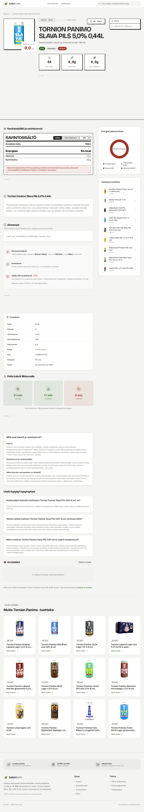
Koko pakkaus (70, 138)
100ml (57, 138)
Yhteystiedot (116, 790)
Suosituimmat (52, 4)
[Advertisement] (72, 93)
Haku (78, 794)
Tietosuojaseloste (118, 785)
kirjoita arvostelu (85, 587)
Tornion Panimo (40, 349)
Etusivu (6, 14)
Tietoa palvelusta (118, 781)
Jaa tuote (97, 21)
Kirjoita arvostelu (85, 562)
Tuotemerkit (65, 4)
